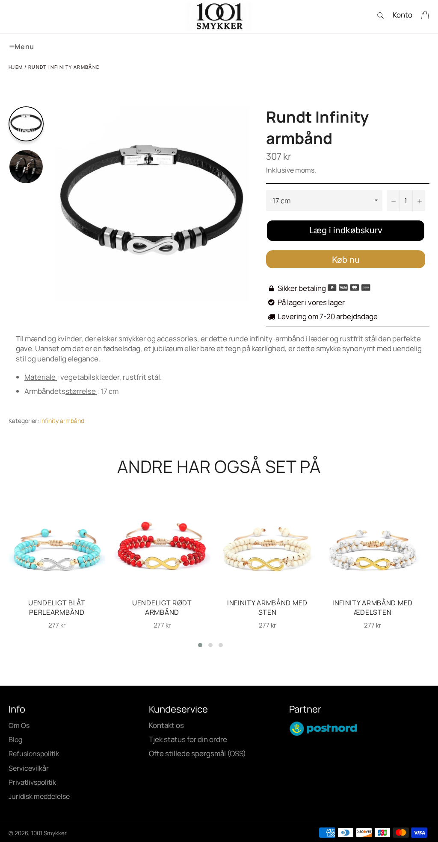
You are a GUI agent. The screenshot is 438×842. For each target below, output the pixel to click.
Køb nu (346, 260)
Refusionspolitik (34, 753)
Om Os (19, 725)
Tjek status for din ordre (188, 739)
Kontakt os (166, 725)
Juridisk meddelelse (39, 796)
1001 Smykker (48, 833)
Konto (402, 15)
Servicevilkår (29, 768)
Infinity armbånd (62, 421)
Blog (15, 739)
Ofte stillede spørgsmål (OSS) (197, 753)
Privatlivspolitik (32, 782)
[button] (200, 645)
